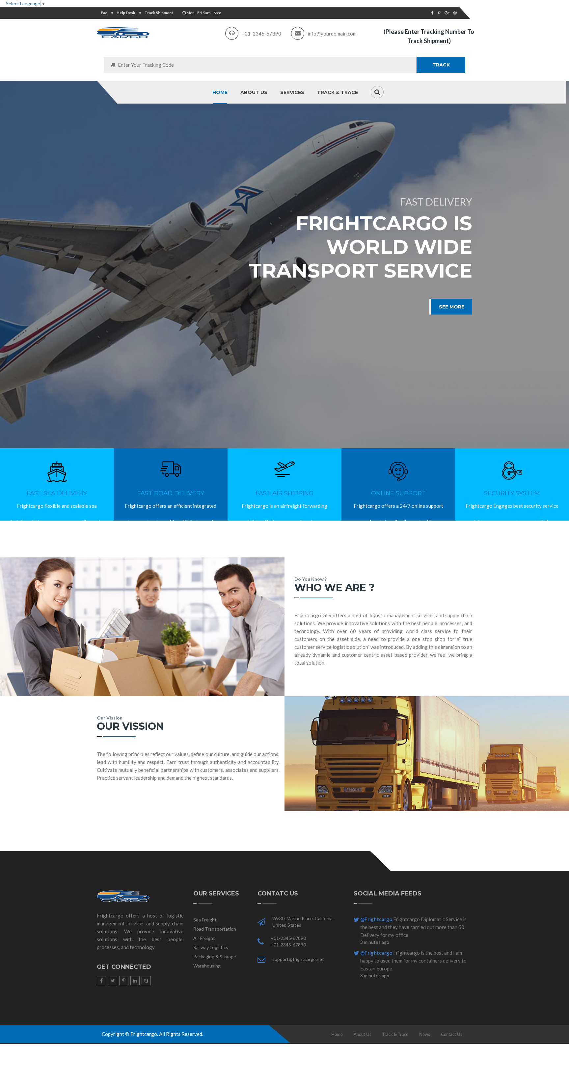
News (424, 1034)
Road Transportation (214, 929)
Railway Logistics (210, 947)
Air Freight (204, 938)
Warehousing (207, 965)
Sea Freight (205, 919)
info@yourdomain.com (332, 34)
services (292, 92)
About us (253, 92)
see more (451, 307)
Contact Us (451, 1034)
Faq (104, 12)
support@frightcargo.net (298, 959)
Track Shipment (159, 12)
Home (220, 92)
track (441, 65)
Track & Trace (337, 92)
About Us (362, 1034)
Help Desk (126, 12)
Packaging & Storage (214, 956)
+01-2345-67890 (261, 34)
